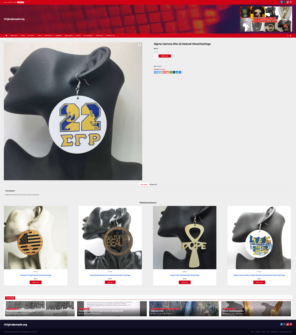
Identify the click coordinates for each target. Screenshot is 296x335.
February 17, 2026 (157, 313)
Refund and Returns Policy (285, 331)
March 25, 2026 (12, 313)
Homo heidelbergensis (233, 311)
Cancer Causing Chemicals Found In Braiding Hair (101, 311)
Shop (40, 35)
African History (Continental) (158, 308)
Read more (110, 282)
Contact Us (110, 35)
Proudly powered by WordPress (11, 331)
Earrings (59, 35)
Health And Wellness (84, 308)
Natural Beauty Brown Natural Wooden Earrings (110, 275)
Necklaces (69, 35)
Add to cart (164, 56)
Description (144, 184)
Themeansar (34, 331)
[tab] (144, 184)
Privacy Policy (274, 331)
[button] (287, 35)
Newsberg (26, 331)
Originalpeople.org (14, 19)
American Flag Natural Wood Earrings (35, 275)
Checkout (99, 35)
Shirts (78, 35)
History (31, 35)
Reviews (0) (153, 184)
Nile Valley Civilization (12, 308)
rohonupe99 (23, 313)
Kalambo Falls (157, 311)
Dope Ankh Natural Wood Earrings (184, 275)
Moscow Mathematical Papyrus (21, 311)
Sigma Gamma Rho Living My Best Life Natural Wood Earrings (259, 275)
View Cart (14, 35)
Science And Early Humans (173, 308)
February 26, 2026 (85, 313)
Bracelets (48, 35)
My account (88, 35)
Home (23, 35)
